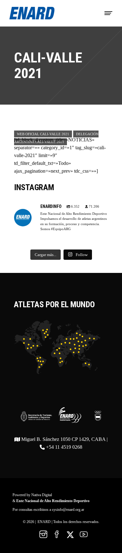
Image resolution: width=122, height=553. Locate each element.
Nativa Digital (41, 495)
